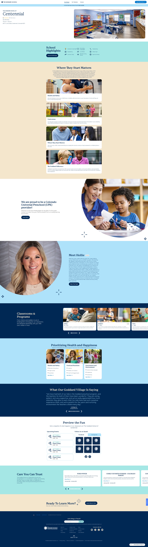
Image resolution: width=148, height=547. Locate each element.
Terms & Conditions (70, 540)
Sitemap (79, 530)
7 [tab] (77, 411)
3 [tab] (71, 411)
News (79, 527)
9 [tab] (79, 488)
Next (143, 24)
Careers (82, 2)
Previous (76, 24)
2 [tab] (70, 411)
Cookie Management (80, 540)
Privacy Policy (62, 540)
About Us (62, 527)
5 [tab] (74, 411)
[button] (60, 436)
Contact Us (71, 530)
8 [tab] (78, 411)
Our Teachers (75, 2)
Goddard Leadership (73, 528)
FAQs (62, 530)
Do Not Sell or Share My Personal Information (93, 540)
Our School (66, 2)
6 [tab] (76, 411)
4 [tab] (73, 411)
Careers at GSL (72, 527)
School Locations (64, 528)
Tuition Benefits (81, 532)
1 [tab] (69, 411)
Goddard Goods (72, 532)
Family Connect (81, 528)
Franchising (63, 532)
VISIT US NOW (81, 5)
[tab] (81, 434)
